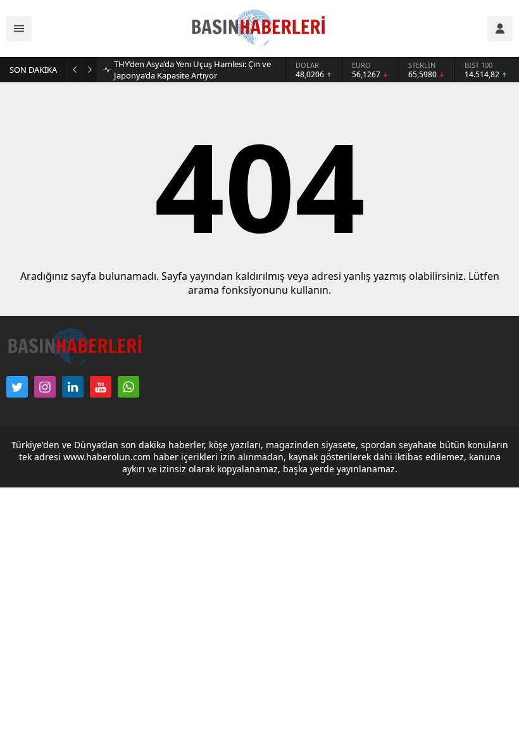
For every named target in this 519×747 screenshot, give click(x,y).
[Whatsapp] (128, 387)
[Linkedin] (73, 387)
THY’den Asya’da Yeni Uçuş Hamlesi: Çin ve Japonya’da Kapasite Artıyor (192, 69)
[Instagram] (45, 387)
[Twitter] (17, 387)
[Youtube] (100, 387)
